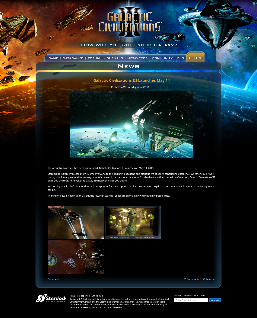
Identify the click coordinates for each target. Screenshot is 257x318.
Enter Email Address (185, 300)
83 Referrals (208, 279)
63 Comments (191, 279)
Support (83, 295)
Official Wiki (97, 295)
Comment (53, 279)
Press (72, 295)
